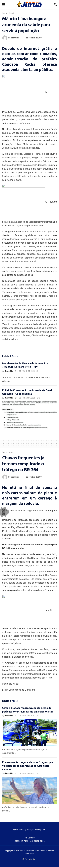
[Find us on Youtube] (30, 859)
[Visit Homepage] (29, 4)
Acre (11, 452)
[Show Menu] (3, 4)
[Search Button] (55, 4)
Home (4, 13)
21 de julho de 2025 (25, 716)
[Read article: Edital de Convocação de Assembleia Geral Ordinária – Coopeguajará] (29, 414)
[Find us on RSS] (34, 859)
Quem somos (18, 830)
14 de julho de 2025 (25, 773)
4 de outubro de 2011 (33, 38)
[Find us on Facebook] (23, 859)
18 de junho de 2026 (25, 371)
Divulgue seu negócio (36, 830)
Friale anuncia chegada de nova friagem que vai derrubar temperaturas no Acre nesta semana (27, 766)
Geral (11, 13)
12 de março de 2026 (25, 398)
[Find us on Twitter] (26, 859)
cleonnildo (15, 38)
